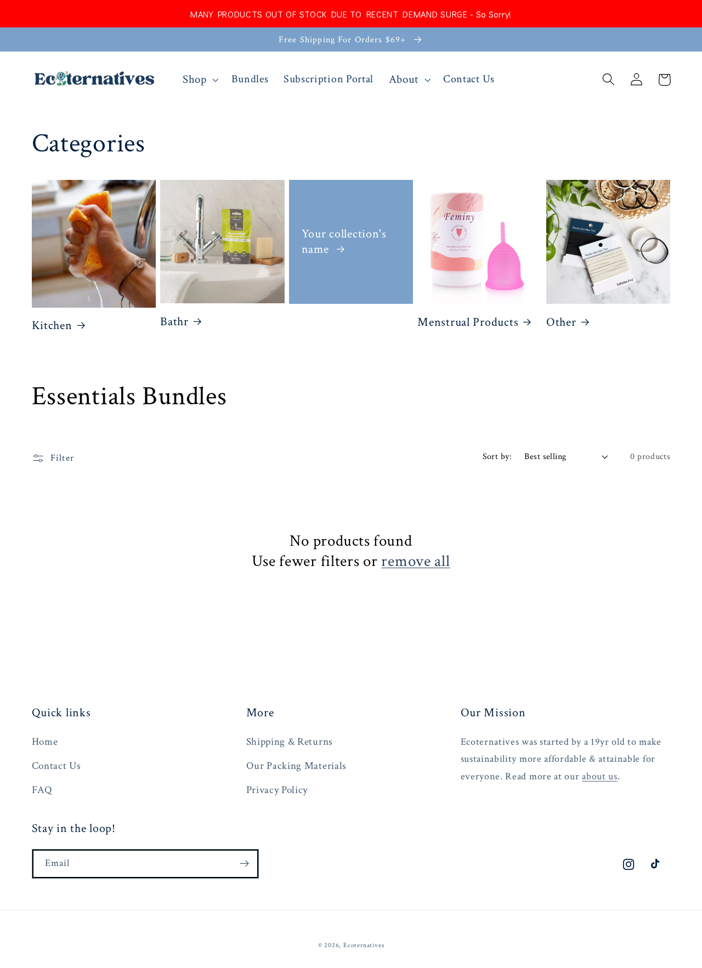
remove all (415, 561)
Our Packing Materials (296, 766)
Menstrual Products (467, 322)
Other (561, 322)
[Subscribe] (244, 864)
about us (600, 776)
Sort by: (497, 456)
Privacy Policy (277, 790)
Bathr (174, 322)
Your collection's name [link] (344, 242)
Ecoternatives (363, 945)
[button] (199, 79)
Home (45, 742)
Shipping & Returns (289, 742)
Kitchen (52, 325)
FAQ (42, 790)
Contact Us (56, 766)
